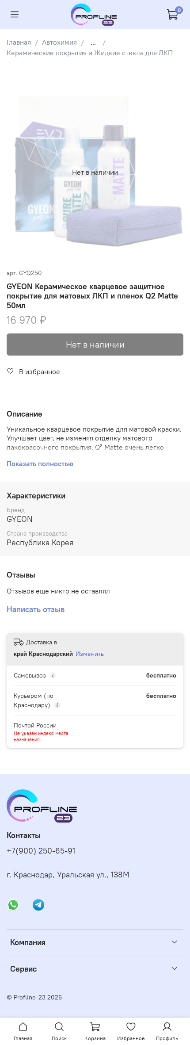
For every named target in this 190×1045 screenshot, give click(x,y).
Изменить (90, 654)
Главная (19, 42)
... (93, 42)
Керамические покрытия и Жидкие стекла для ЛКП (90, 52)
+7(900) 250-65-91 (41, 851)
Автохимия (59, 42)
